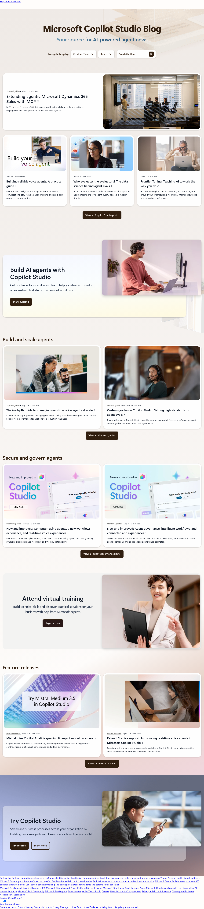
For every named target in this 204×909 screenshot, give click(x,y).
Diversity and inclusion (183, 891)
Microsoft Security (22, 888)
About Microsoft (118, 891)
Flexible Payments (101, 881)
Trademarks (95, 907)
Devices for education (143, 881)
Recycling (119, 907)
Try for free (19, 845)
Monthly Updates (13, 524)
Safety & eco (107, 907)
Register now (52, 623)
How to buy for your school (23, 884)
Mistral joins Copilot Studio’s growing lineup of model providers (50, 738)
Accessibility (6, 894)
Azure (143, 888)
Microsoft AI (6, 888)
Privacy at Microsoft (152, 891)
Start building (21, 301)
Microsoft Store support (12, 881)
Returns (28, 881)
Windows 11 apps (159, 878)
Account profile (175, 878)
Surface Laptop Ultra (37, 878)
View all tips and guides (102, 435)
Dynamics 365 (38, 888)
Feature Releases (13, 733)
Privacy (56, 907)
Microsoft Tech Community (31, 891)
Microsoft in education (121, 881)
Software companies (78, 891)
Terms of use (83, 907)
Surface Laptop (19, 878)
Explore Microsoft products (137, 878)
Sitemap (29, 907)
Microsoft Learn (174, 888)
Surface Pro (5, 878)
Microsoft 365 (53, 888)
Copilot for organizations (87, 878)
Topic (104, 54)
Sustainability (18, 894)
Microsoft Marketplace (56, 891)
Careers (105, 891)
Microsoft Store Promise (80, 881)
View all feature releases (102, 763)
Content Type (81, 54)
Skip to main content (10, 1)
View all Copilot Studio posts (102, 215)
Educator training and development (55, 884)
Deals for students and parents (88, 884)
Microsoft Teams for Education (170, 881)
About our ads (131, 907)
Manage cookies (68, 907)
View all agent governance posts (101, 553)
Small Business (132, 888)
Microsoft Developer (156, 888)
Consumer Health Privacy (12, 907)
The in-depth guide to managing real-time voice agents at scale (50, 410)
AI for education (112, 884)
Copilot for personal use (111, 878)
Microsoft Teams (94, 888)
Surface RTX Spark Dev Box (61, 878)
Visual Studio (94, 891)
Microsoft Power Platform (73, 888)
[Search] (151, 54)
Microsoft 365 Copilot (113, 888)
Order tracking (39, 881)
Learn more (40, 845)
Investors (166, 891)
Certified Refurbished (57, 881)
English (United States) (11, 898)
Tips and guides (13, 91)
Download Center (192, 878)
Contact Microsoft (43, 907)
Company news (133, 891)
